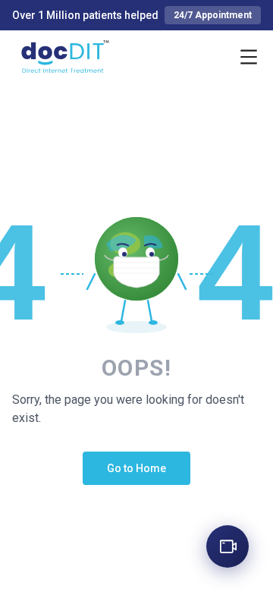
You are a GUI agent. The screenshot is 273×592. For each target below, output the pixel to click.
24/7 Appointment (213, 15)
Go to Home (136, 468)
